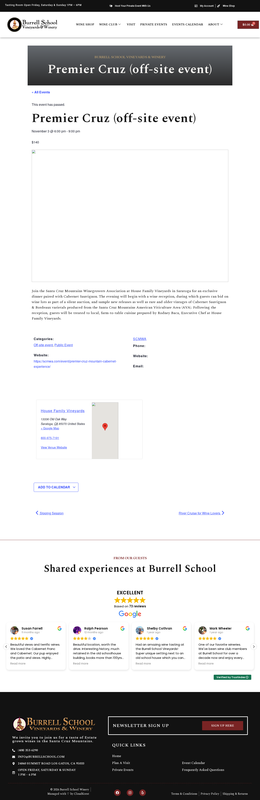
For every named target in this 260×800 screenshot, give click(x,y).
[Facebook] (117, 792)
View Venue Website (54, 447)
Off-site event (43, 345)
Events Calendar (187, 24)
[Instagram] (130, 792)
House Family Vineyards (63, 410)
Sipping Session (51, 513)
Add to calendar (54, 487)
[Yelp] (142, 792)
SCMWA (139, 338)
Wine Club (108, 24)
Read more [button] (18, 664)
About (213, 24)
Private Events (153, 24)
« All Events (41, 92)
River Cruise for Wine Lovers (200, 513)
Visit (131, 24)
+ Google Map (50, 428)
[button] (254, 647)
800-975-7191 (50, 438)
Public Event (63, 345)
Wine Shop (85, 24)
